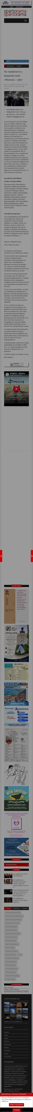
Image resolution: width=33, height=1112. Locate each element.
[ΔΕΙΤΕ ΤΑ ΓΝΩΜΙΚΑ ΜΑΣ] (32, 556)
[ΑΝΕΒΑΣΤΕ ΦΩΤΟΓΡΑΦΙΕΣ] (1, 556)
